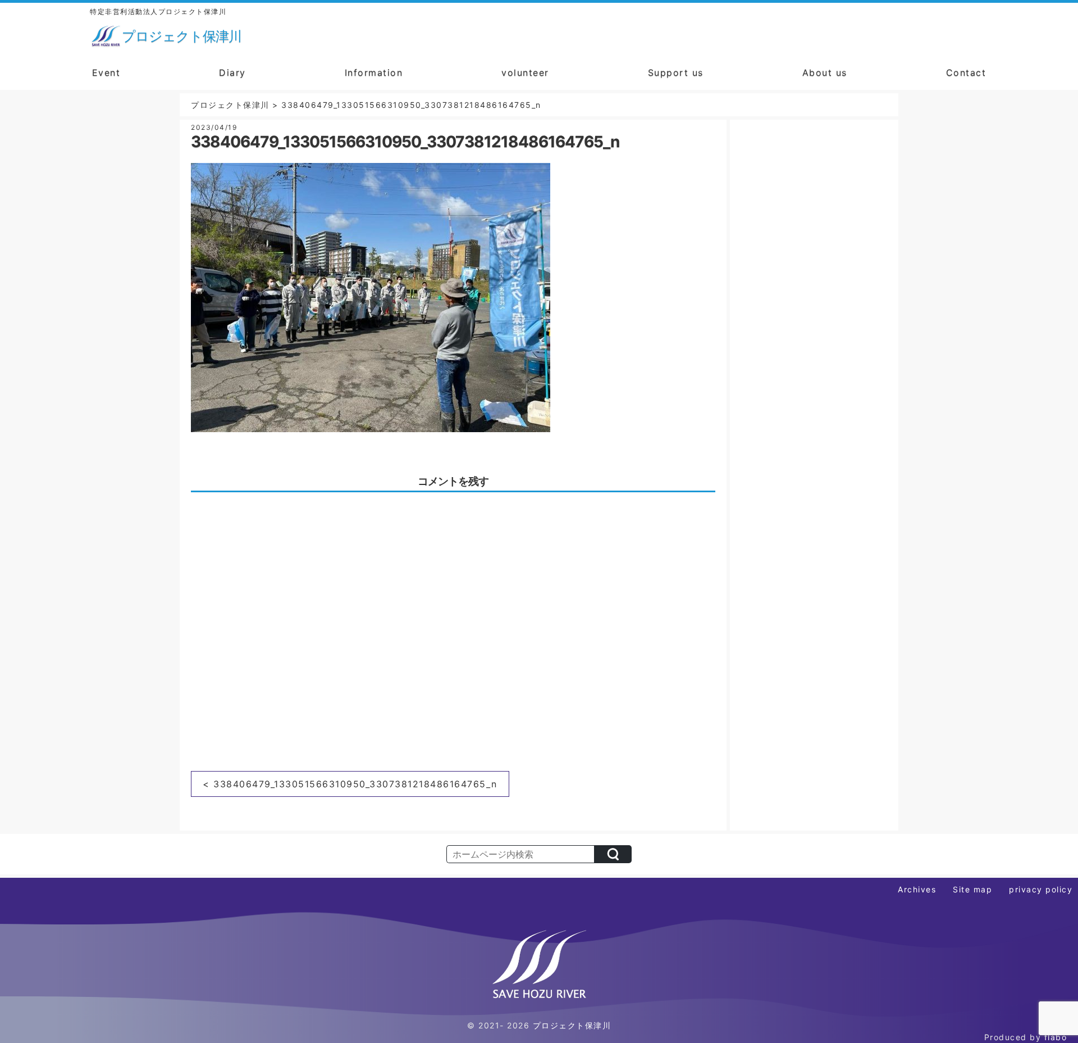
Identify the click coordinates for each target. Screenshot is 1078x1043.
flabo (1055, 1037)
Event (106, 72)
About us (824, 72)
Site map (972, 889)
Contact (966, 72)
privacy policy (1040, 889)
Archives (917, 889)
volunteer (525, 72)
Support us (676, 72)
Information (374, 72)
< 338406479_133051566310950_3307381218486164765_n (350, 784)
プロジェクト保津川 (572, 1025)
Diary (232, 72)
